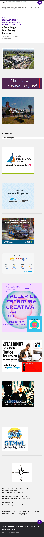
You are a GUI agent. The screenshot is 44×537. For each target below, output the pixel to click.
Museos (5, 22)
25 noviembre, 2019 (9, 36)
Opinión (12, 22)
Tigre (19, 24)
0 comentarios (11, 37)
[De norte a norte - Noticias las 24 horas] (22, 2)
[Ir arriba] (39, 522)
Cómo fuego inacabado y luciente (9, 30)
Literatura (11, 21)
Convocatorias (9, 19)
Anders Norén (14, 533)
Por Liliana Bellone (11, 23)
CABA (4, 18)
